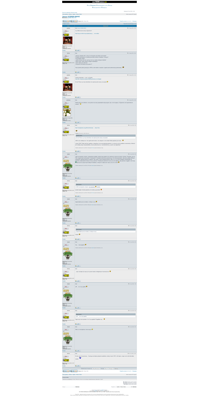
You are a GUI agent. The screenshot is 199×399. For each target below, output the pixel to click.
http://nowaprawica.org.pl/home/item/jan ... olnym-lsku (87, 127)
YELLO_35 (74, 17)
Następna (135, 21)
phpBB (95, 390)
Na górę (64, 50)
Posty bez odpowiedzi (66, 12)
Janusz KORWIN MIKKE (71, 16)
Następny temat (133, 23)
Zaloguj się (104, 7)
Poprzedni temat (127, 23)
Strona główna (65, 14)
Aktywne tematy (74, 12)
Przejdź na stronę (123, 21)
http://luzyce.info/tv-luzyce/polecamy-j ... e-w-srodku (87, 33)
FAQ (89, 5)
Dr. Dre (92, 147)
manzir (92, 165)
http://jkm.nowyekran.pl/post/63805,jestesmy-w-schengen (88, 79)
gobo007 (69, 17)
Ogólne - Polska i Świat (77, 14)
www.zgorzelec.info (97, 7)
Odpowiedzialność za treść (102, 5)
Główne (70, 14)
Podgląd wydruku (66, 23)
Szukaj (110, 5)
